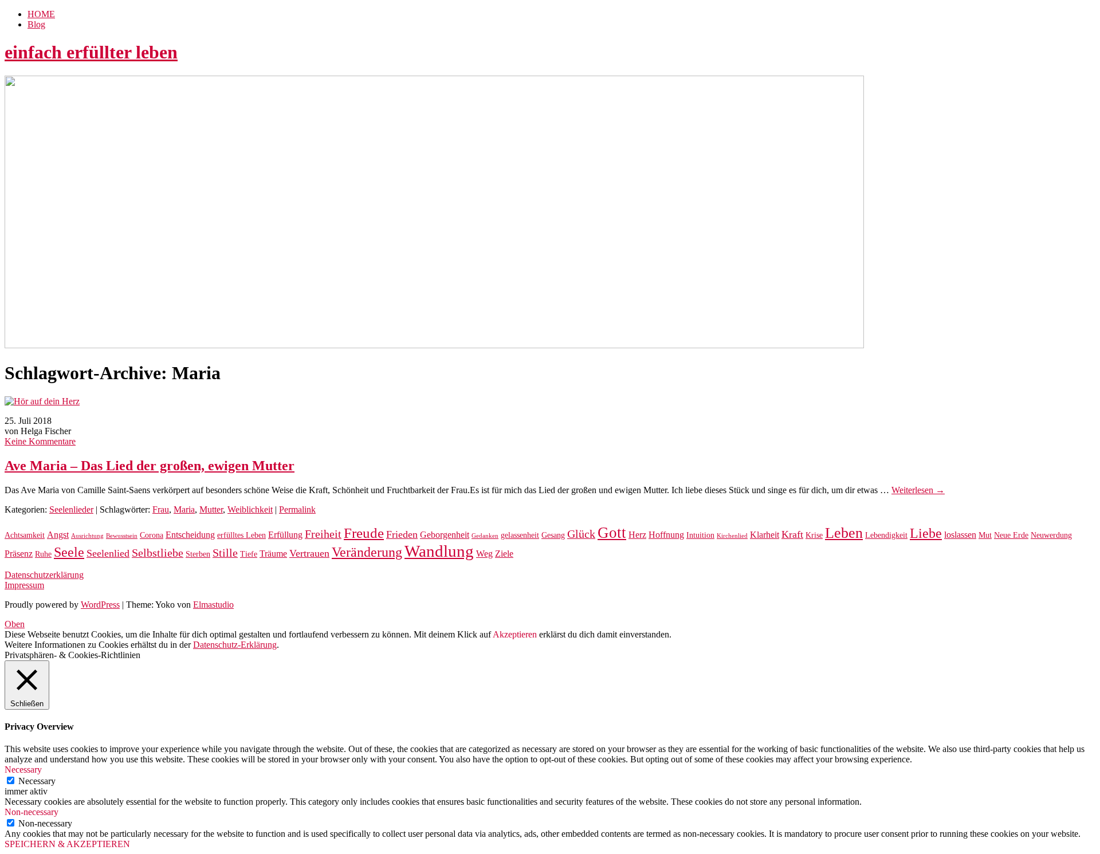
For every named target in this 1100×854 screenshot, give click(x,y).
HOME (41, 14)
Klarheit (764, 535)
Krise (814, 535)
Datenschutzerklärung (44, 575)
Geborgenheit (444, 535)
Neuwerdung (1051, 535)
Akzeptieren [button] (515, 634)
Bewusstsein (122, 536)
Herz (637, 535)
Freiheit (323, 534)
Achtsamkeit (25, 535)
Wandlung (439, 551)
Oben (15, 624)
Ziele (504, 553)
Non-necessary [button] (31, 812)
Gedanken (485, 536)
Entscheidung (190, 535)
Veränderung (367, 552)
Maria (184, 509)
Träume (273, 553)
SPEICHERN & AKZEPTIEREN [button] (67, 844)
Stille (225, 553)
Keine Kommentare (40, 441)
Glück (581, 534)
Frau (160, 509)
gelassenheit (520, 535)
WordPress (100, 604)
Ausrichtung (87, 536)
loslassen (960, 535)
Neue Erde (1011, 535)
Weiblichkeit (250, 509)
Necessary (37, 781)
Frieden (402, 534)
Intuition (700, 535)
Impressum (24, 585)
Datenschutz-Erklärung (235, 645)
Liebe (926, 533)
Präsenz (19, 553)
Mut (985, 535)
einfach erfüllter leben (91, 52)
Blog (36, 24)
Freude (364, 533)
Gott (612, 532)
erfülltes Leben (241, 535)
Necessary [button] (23, 769)
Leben (844, 533)
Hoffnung (666, 535)
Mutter (211, 509)
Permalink (297, 509)
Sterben (198, 554)
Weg (484, 553)
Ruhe (43, 554)
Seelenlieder (71, 509)
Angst (58, 535)
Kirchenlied (732, 536)
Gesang (553, 535)
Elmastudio (213, 604)
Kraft (792, 534)
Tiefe (248, 554)
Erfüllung (285, 535)
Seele (69, 552)
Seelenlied (108, 553)
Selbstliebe (157, 553)
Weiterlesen (918, 490)
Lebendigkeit (886, 535)
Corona (151, 535)
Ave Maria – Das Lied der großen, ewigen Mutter (149, 465)
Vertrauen (309, 553)
